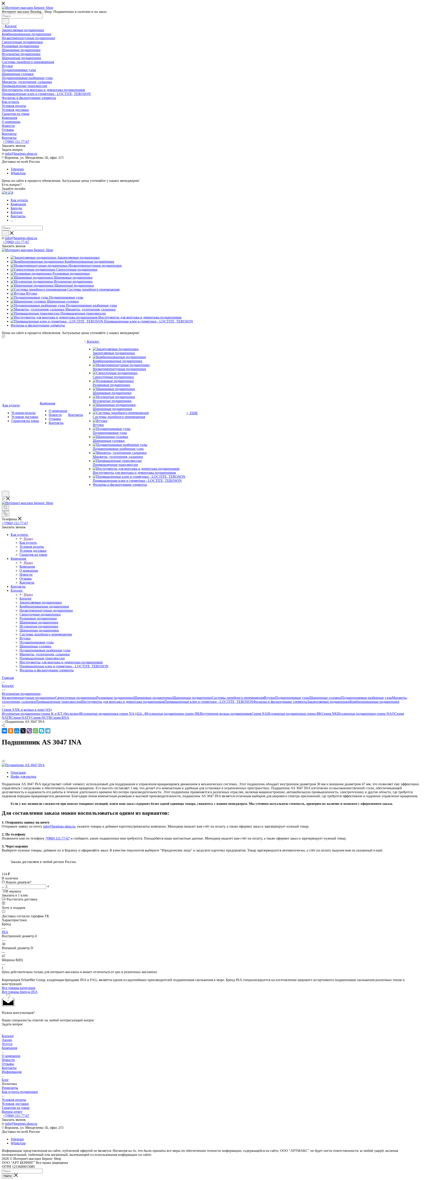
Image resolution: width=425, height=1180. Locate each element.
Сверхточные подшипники (75, 698)
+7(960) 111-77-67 (16, 142)
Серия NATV (21, 717)
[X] (23, 730)
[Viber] (29, 730)
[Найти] (5, 21)
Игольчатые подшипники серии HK (172, 713)
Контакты (9, 1068)
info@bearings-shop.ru (21, 154)
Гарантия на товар (15, 1108)
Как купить (28, 542)
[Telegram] (47, 730)
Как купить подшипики (20, 1092)
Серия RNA (60, 717)
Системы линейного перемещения (238, 698)
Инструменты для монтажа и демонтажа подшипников (122, 702)
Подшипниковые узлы (292, 698)
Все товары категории (18, 988)
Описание (18, 772)
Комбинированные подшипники (374, 702)
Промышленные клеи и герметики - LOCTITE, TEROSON (208, 702)
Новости (8, 1060)
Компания (27, 566)
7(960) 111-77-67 (57, 838)
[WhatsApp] (35, 730)
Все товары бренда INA (20, 992)
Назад (28, 538)
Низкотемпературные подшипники (28, 698)
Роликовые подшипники (115, 698)
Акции (7, 1040)
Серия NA (259, 713)
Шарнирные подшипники (192, 698)
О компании (11, 1056)
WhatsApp (18, 173)
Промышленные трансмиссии (58, 702)
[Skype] (41, 730)
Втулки (269, 698)
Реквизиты (10, 1088)
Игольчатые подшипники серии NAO (365, 713)
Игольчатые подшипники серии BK (294, 713)
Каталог (25, 598)
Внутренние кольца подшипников (226, 713)
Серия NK (329, 713)
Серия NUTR (41, 717)
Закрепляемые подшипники (328, 702)
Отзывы (8, 1064)
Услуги (7, 1044)
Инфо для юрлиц (23, 776)
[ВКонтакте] (4, 730)
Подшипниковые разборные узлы (366, 698)
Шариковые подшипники (153, 698)
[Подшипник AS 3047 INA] (23, 765)
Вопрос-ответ (12, 1112)
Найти (8, 1176)
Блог (5, 1080)
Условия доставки (15, 1104)
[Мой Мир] (16, 730)
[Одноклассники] (10, 730)
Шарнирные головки (325, 698)
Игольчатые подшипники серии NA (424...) (112, 713)
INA (5, 932)
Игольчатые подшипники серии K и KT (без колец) (41, 713)
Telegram (17, 169)
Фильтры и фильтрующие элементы (280, 702)
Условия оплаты (14, 1100)
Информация (11, 1072)
